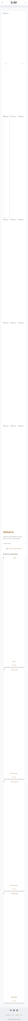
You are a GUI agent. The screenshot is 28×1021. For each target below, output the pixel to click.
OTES (14, 661)
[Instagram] (14, 1010)
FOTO (13, 1015)
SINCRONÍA (14, 997)
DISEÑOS (17, 1015)
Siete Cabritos (14, 885)
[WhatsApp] (17, 1010)
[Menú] (2, 2)
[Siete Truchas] (14, 720)
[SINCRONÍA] (14, 944)
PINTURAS (8, 1015)
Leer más (14, 665)
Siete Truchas (14, 773)
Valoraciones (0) (7, 543)
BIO (21, 1015)
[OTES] (14, 608)
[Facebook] (11, 1010)
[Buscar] (25, 2)
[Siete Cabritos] (14, 832)
